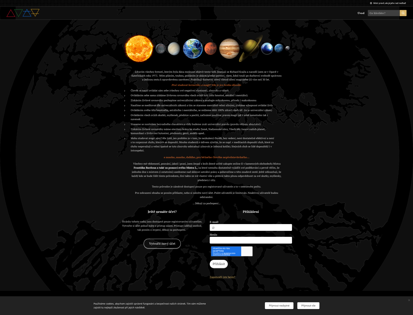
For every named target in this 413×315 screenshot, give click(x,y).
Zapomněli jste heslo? (222, 277)
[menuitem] (361, 13)
